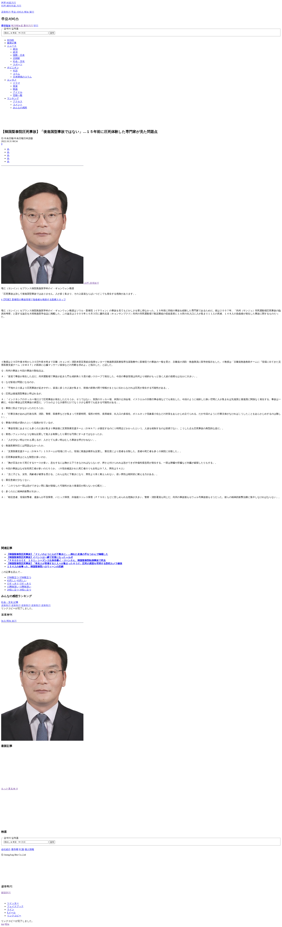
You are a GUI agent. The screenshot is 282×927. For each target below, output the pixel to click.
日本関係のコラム (22, 77)
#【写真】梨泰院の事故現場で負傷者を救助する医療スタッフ (33, 299)
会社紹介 (6, 849)
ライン (10, 909)
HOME (10, 40)
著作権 (14, 849)
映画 (15, 89)
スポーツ (17, 64)
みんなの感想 (20, 107)
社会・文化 (19, 61)
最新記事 (11, 43)
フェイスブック (15, 906)
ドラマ (16, 83)
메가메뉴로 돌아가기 (22, 25)
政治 (15, 49)
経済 (15, 52)
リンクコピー (14, 915)
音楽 (15, 86)
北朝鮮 (16, 58)
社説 (15, 70)
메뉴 (7, 924)
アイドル (17, 92)
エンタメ (11, 80)
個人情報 (29, 849)
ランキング (13, 98)
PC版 (21, 849)
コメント (17, 104)
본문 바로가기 (8, 2)
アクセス (17, 101)
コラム (16, 73)
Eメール (11, 912)
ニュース (11, 46)
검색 (52, 33)
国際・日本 (19, 55)
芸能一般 (17, 95)
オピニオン (13, 67)
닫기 (35, 25)
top (2, 924)
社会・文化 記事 (9, 602)
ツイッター (13, 903)
